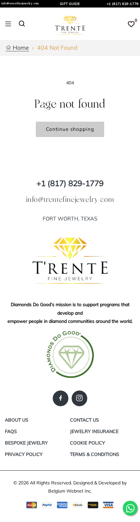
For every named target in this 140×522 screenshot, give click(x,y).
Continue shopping (70, 129)
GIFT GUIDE (70, 4)
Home (20, 47)
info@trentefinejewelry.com (20, 3)
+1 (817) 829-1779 (123, 4)
